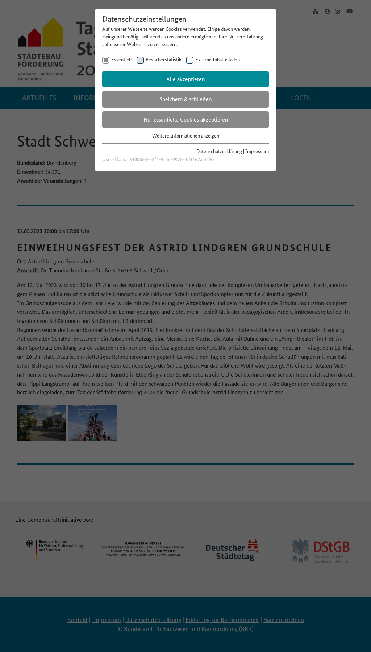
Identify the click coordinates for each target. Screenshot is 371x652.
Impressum (257, 151)
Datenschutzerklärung (219, 151)
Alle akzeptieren (185, 79)
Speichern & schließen (185, 99)
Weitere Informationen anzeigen (185, 136)
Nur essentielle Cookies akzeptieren (185, 119)
